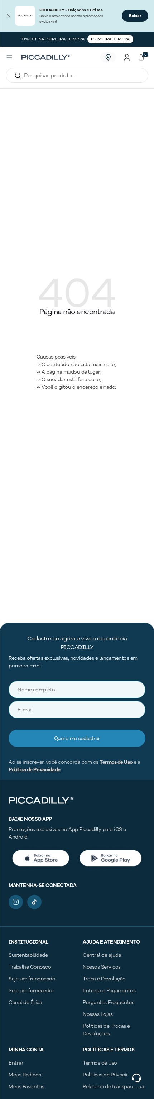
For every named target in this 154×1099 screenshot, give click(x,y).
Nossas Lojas (97, 1014)
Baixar (135, 16)
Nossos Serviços (102, 967)
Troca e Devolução (104, 978)
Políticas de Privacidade (110, 1074)
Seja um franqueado (32, 978)
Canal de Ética (25, 1002)
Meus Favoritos (26, 1086)
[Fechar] (8, 16)
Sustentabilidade (28, 955)
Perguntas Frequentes (108, 1002)
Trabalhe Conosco (30, 967)
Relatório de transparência (113, 1086)
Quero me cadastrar (77, 738)
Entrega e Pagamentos (109, 990)
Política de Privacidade (35, 769)
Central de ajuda (102, 955)
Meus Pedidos (25, 1074)
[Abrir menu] (9, 57)
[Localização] (108, 57)
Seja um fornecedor (31, 990)
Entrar (16, 1063)
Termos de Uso (116, 762)
